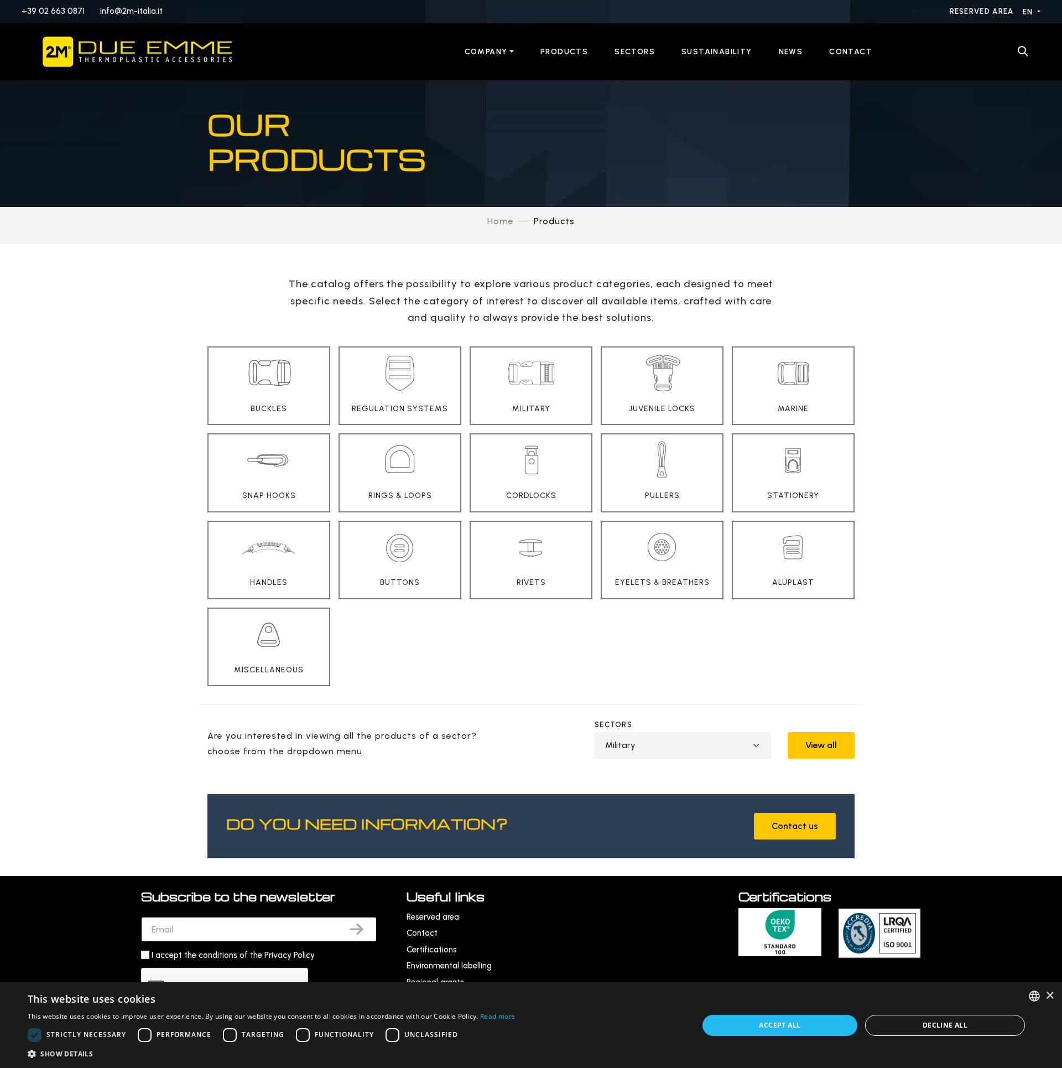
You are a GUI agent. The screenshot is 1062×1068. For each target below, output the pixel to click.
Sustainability (716, 51)
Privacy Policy (289, 955)
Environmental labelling (449, 966)
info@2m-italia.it (131, 11)
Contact (850, 51)
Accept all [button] (779, 1025)
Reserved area (983, 11)
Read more (498, 1016)
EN (1029, 12)
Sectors (635, 51)
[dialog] (531, 1025)
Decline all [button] (945, 1025)
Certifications (432, 950)
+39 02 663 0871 (53, 11)
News (791, 51)
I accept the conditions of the (233, 955)
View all (821, 745)
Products (564, 51)
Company (486, 51)
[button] (272, 1054)
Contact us (795, 826)
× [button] (1049, 996)
